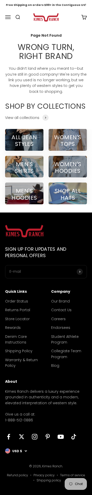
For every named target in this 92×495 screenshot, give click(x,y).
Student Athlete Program (65, 339)
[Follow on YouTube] (60, 436)
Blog (55, 365)
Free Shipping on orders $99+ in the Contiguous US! (46, 5)
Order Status (16, 301)
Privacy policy (44, 475)
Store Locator (17, 318)
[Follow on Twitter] (21, 436)
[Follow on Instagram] (34, 436)
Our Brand (60, 301)
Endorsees (60, 327)
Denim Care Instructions (16, 339)
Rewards (13, 327)
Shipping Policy (18, 350)
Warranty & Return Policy (21, 362)
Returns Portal (17, 309)
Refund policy (17, 475)
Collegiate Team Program (66, 353)
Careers (58, 318)
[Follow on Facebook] (8, 436)
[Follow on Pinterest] (47, 436)
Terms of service (72, 475)
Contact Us (61, 309)
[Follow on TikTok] (73, 436)
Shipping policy (49, 480)
